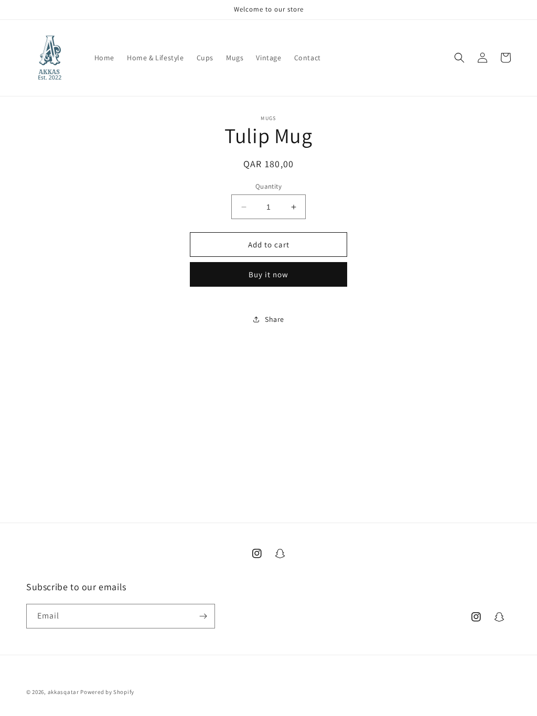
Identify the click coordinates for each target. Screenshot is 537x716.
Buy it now (268, 274)
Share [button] (274, 319)
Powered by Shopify (107, 692)
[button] (459, 57)
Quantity (268, 186)
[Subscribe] (202, 616)
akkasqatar (63, 692)
